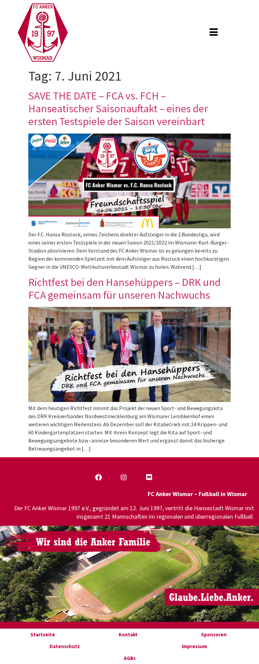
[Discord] (149, 477)
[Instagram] (124, 477)
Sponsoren (214, 634)
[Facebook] (98, 477)
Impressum (194, 646)
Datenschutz (65, 646)
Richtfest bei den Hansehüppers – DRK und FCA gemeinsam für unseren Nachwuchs (124, 289)
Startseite (42, 634)
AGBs (130, 658)
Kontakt (128, 634)
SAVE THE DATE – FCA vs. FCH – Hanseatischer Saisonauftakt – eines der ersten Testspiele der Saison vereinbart (118, 108)
